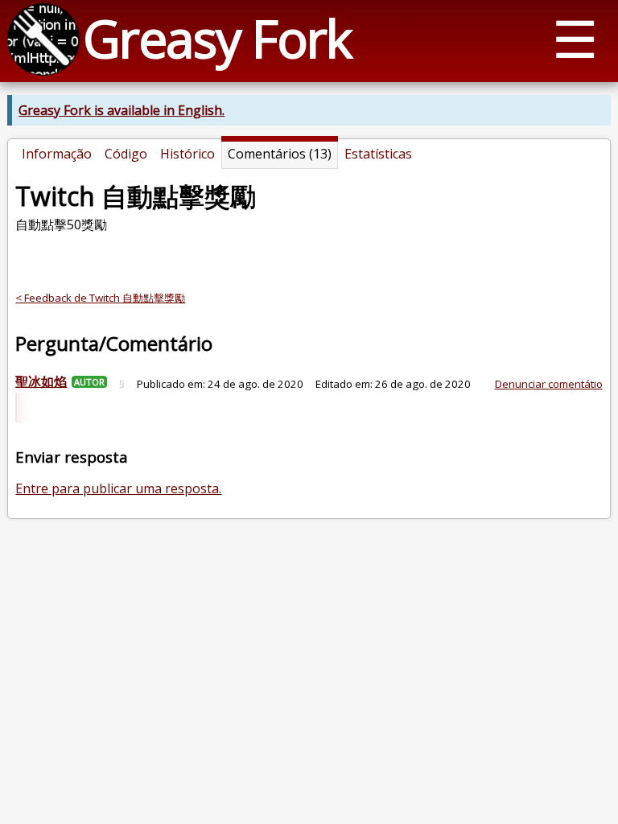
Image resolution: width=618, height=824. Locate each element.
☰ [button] (575, 38)
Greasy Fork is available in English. (122, 110)
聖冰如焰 (41, 381)
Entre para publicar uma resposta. (118, 488)
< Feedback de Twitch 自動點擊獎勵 (100, 297)
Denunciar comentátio (549, 384)
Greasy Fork (217, 38)
